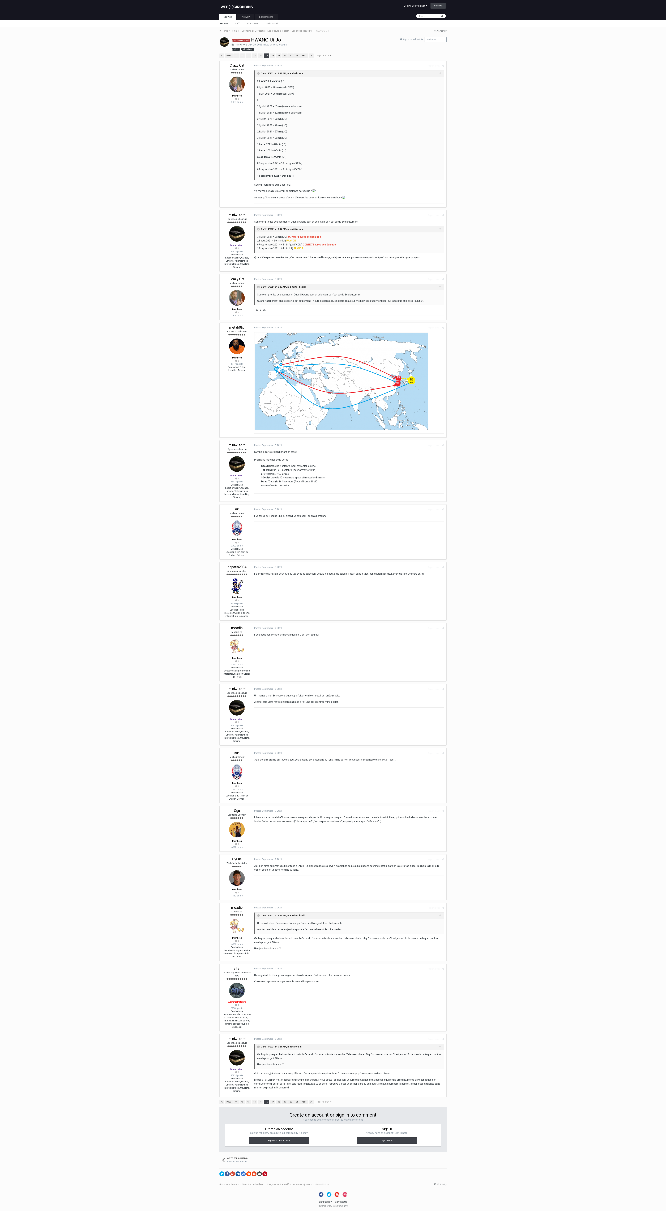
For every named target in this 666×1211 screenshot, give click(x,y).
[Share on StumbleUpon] (254, 1173)
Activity (246, 16)
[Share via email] (259, 1173)
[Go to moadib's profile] (237, 647)
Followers (432, 39)
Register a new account (279, 1140)
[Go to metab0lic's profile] (237, 346)
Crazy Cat (237, 65)
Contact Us (341, 1201)
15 (260, 56)
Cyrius (237, 859)
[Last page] (311, 55)
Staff (237, 23)
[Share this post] (443, 65)
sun (237, 509)
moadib (237, 628)
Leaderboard (271, 23)
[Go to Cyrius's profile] (237, 878)
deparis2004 (237, 567)
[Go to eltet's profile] (237, 990)
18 (279, 56)
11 (236, 56)
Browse (228, 16)
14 (254, 56)
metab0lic (292, 73)
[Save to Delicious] (243, 1173)
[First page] (221, 55)
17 (273, 56)
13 (248, 56)
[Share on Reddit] (248, 1173)
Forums (224, 23)
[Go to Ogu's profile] (237, 829)
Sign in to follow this (413, 39)
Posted (268, 65)
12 (242, 56)
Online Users (252, 23)
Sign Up (438, 5)
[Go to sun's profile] (237, 528)
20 (291, 56)
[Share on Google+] (232, 1173)
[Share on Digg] (238, 1173)
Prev (229, 56)
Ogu (237, 811)
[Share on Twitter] (221, 1173)
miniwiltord (241, 44)
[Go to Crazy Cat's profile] (237, 84)
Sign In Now (386, 1140)
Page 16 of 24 (323, 56)
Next (304, 56)
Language (325, 1201)
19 (285, 56)
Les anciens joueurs (276, 44)
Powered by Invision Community (333, 1206)
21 (297, 56)
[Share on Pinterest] (264, 1173)
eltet (237, 968)
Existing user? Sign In (415, 6)
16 (267, 56)
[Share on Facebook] (227, 1173)
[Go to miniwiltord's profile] (224, 42)
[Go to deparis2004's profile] (237, 586)
